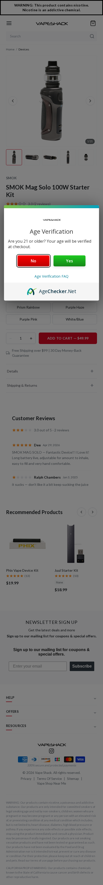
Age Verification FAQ (51, 276)
